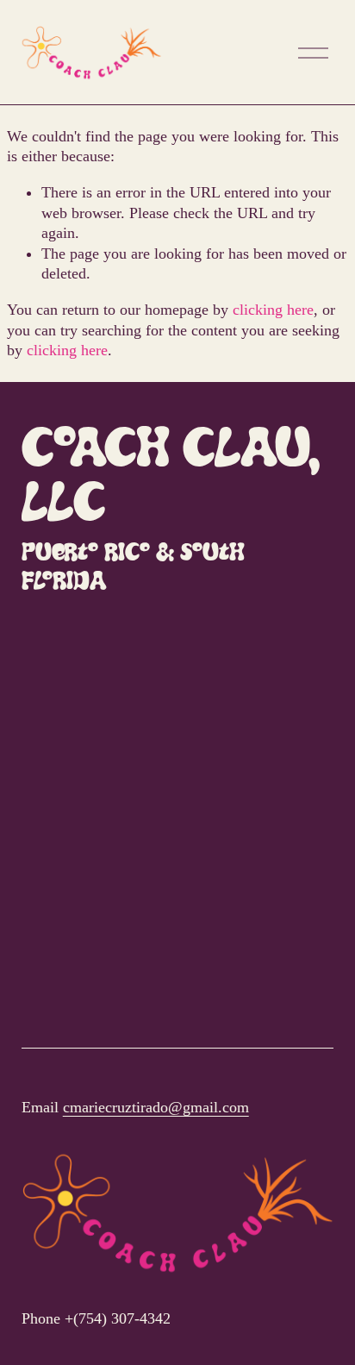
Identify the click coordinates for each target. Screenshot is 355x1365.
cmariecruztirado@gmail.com (156, 1107)
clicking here (273, 309)
